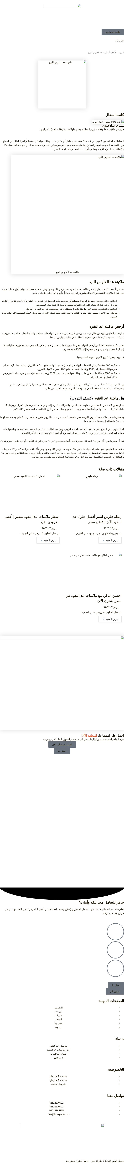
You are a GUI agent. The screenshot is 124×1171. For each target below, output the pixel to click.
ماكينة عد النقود (106, 398)
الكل (112, 52)
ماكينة (109, 326)
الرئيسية (120, 52)
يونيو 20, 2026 (49, 528)
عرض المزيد (112, 540)
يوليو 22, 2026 (111, 528)
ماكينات (84, 289)
